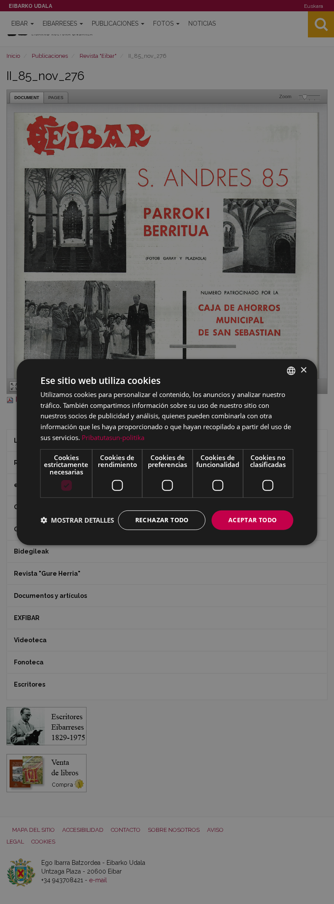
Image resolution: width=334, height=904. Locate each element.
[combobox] (291, 370)
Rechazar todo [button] (162, 520)
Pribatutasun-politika (113, 437)
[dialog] (167, 452)
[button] (77, 520)
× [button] (303, 370)
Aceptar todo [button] (252, 520)
